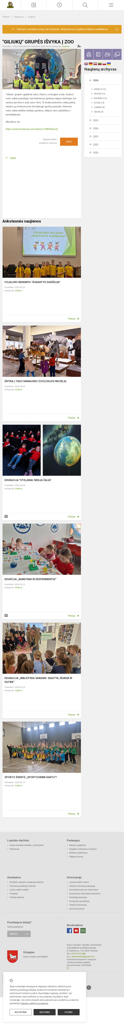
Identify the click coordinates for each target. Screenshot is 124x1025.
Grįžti (13, 158)
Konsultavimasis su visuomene (83, 889)
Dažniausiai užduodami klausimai (84, 893)
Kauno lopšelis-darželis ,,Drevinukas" (27, 845)
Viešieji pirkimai (17, 897)
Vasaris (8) (99, 107)
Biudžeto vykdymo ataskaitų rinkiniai (26, 882)
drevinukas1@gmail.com (83, 956)
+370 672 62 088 (77, 953)
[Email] (83, 930)
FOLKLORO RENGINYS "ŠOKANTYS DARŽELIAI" (32, 282)
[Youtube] (76, 930)
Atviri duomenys (76, 909)
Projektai (14, 893)
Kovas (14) (99, 103)
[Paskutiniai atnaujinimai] (59, 5)
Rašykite (14, 934)
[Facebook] (69, 930)
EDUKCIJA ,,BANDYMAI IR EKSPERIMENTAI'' (31, 579)
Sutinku (68, 1012)
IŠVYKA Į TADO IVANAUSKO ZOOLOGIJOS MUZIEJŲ (35, 381)
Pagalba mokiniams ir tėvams (83, 849)
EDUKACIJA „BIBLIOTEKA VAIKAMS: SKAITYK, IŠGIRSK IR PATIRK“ (38, 680)
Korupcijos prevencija (79, 901)
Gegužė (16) (99, 94)
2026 (95, 80)
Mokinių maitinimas (78, 853)
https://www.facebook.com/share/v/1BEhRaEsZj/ (32, 129)
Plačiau (71, 318)
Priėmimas (14, 849)
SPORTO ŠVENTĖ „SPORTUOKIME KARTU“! (31, 777)
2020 (95, 152)
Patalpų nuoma (76, 856)
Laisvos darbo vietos (79, 882)
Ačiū (69, 141)
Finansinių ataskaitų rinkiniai (23, 886)
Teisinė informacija (78, 905)
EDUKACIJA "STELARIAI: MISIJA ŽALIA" (28, 480)
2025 (95, 120)
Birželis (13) (100, 89)
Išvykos (31, 17)
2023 (95, 136)
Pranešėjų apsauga (78, 897)
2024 (95, 128)
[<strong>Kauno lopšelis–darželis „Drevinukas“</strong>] (10, 4)
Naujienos (19, 17)
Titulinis (6, 17)
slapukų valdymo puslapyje (34, 1003)
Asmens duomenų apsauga (82, 886)
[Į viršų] (89, 987)
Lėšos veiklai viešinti (19, 889)
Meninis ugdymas (77, 845)
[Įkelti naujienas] (33, 5)
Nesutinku (45, 1012)
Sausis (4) (98, 112)
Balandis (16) (100, 98)
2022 (95, 144)
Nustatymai (21, 1012)
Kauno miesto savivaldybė (35, 956)
